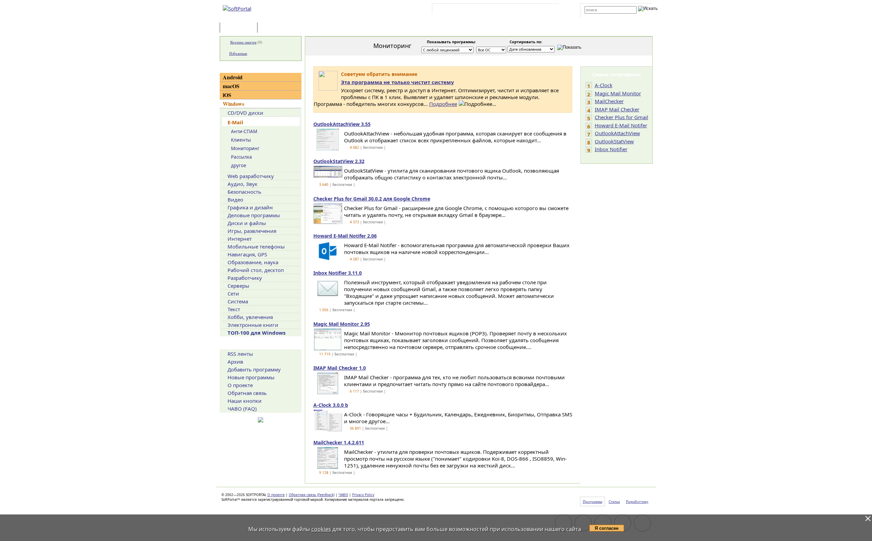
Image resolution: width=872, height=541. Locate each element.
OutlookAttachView (617, 133)
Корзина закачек (243, 42)
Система (238, 301)
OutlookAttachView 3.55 (342, 124)
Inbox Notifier (611, 149)
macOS (231, 86)
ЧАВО (343, 494)
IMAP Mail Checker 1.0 (339, 368)
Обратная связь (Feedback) (311, 494)
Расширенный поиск (603, 16)
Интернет (240, 238)
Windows (233, 104)
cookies (321, 529)
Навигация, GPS (247, 254)
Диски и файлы (247, 223)
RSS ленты (240, 353)
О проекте (240, 385)
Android (233, 77)
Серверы (238, 285)
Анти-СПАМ (244, 131)
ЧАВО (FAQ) (242, 408)
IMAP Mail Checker (617, 109)
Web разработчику (251, 176)
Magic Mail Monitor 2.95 (341, 324)
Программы (240, 28)
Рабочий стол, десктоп (256, 270)
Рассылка (241, 157)
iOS (227, 95)
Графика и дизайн (250, 207)
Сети (233, 293)
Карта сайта (528, 10)
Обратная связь (247, 392)
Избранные (238, 53)
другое (238, 165)
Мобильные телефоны (256, 246)
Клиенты (241, 140)
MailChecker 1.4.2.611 (338, 442)
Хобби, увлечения (250, 317)
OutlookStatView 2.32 (338, 161)
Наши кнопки (245, 400)
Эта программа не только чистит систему (397, 82)
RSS (548, 10)
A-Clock (603, 85)
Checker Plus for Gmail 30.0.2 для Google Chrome (371, 198)
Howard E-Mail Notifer (621, 125)
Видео (235, 199)
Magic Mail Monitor (618, 93)
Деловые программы (254, 215)
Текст (234, 309)
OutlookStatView (614, 141)
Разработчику (245, 277)
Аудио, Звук (243, 183)
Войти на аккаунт (454, 10)
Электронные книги (253, 324)
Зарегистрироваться (492, 10)
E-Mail (235, 122)
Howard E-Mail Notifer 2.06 (345, 236)
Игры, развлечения (252, 230)
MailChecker (609, 101)
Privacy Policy (363, 494)
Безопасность (244, 191)
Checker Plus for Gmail (621, 117)
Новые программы (251, 377)
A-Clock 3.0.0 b (330, 405)
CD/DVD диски (245, 112)
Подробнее (443, 103)
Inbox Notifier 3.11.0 (337, 273)
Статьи (274, 28)
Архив (235, 361)
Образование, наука (253, 262)
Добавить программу (254, 369)
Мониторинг (245, 148)
